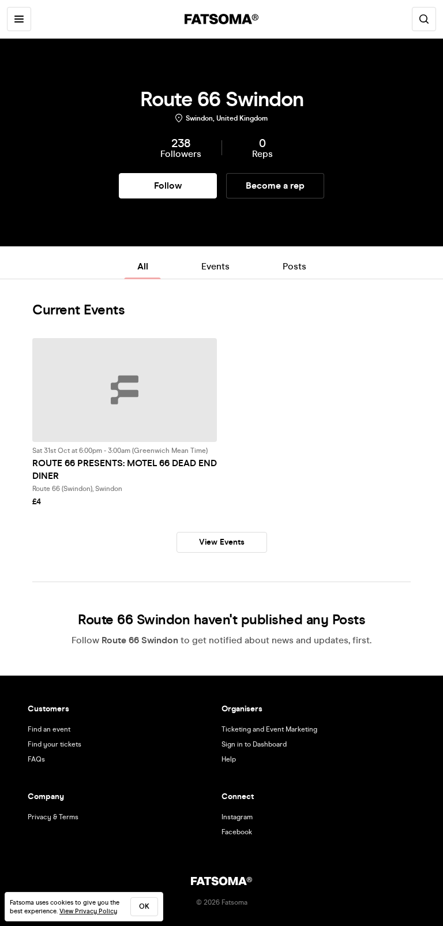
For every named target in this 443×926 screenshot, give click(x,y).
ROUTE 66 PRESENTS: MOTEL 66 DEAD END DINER (124, 469)
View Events (222, 542)
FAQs (36, 759)
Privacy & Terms (53, 817)
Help (229, 759)
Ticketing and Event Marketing (269, 729)
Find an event (49, 729)
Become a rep (275, 185)
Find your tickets (54, 744)
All (142, 266)
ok (144, 906)
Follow (168, 185)
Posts (294, 266)
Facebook (237, 832)
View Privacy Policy (88, 911)
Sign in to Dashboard (254, 744)
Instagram (237, 817)
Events (215, 266)
